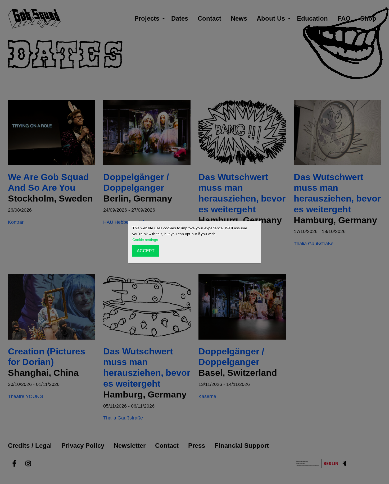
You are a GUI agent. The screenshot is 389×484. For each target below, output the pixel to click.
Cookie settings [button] (145, 240)
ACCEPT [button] (146, 250)
